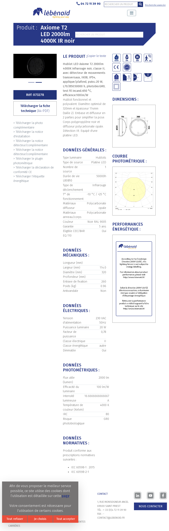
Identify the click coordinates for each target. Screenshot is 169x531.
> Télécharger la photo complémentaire (28, 125)
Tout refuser (14, 519)
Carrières (14, 525)
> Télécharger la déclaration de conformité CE (33, 170)
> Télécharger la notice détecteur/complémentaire (30, 143)
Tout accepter (65, 519)
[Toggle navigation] (131, 13)
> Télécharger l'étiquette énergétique (29, 179)
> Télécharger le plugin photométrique (28, 161)
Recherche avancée (155, 5)
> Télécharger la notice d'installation (28, 134)
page (65, 496)
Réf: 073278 (35, 95)
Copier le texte (96, 56)
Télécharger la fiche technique (35, 108)
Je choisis (40, 519)
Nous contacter (150, 506)
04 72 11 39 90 (91, 4)
